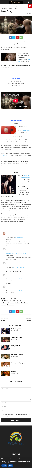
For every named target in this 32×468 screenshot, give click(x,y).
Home (2, 6)
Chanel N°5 (13, 298)
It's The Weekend (5, 302)
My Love (29, 320)
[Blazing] (5, 373)
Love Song (4, 42)
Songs (15, 8)
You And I (21, 279)
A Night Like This (16, 346)
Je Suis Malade (19, 237)
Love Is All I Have (16, 337)
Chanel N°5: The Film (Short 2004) (8, 300)
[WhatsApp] (21, 37)
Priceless (3, 304)
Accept (4, 465)
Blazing (13, 371)
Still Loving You (16, 329)
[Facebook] (10, 37)
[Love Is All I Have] (5, 339)
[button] (30, 6)
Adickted (7, 298)
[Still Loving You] (5, 331)
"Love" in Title (8, 6)
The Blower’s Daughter (18, 363)
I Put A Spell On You (21, 253)
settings (12, 462)
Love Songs (10, 8)
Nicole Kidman (24, 302)
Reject (10, 465)
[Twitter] (13, 37)
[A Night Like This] (5, 347)
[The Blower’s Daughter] (5, 364)
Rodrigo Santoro (10, 304)
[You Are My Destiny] (5, 356)
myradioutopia (10, 253)
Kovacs (11, 42)
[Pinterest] (17, 37)
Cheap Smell (26, 130)
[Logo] (16, 449)
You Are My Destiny (17, 354)
